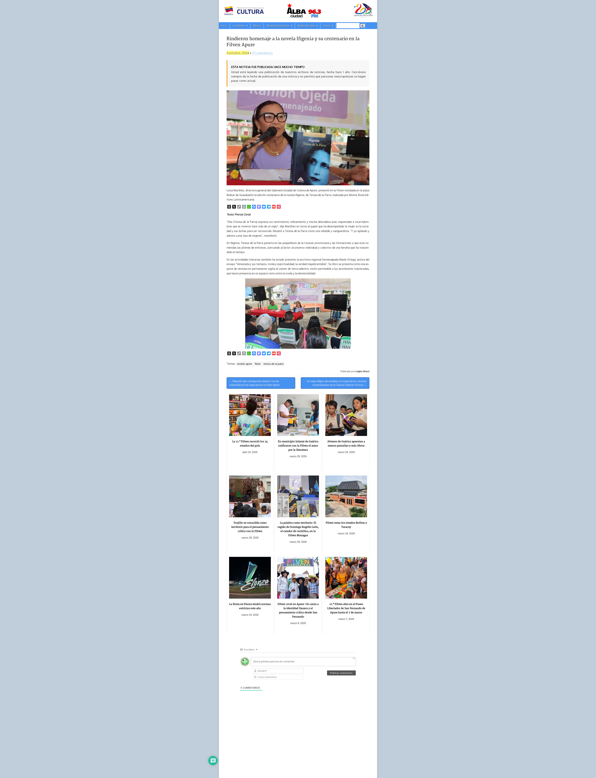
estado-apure (244, 363)
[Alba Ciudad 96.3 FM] (298, 11)
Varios (326, 25)
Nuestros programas (278, 25)
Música (257, 25)
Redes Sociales (306, 25)
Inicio (224, 25)
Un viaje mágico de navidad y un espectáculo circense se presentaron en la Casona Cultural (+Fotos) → (336, 383)
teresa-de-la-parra (273, 363)
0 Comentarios (262, 53)
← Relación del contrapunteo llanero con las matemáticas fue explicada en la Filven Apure (255, 383)
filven (258, 363)
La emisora (239, 25)
